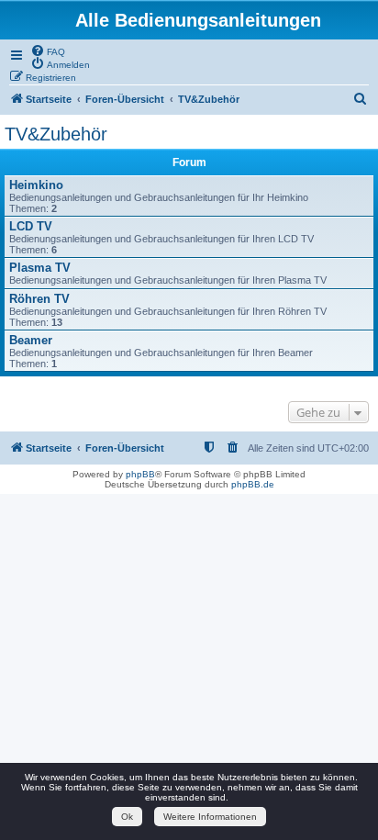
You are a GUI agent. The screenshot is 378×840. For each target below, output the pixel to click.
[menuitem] (47, 50)
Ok (127, 817)
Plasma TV (40, 267)
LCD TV (30, 226)
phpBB (140, 474)
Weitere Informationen (210, 817)
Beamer (30, 340)
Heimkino (36, 185)
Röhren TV (39, 299)
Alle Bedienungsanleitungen (198, 20)
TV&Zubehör (56, 134)
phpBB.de (252, 484)
